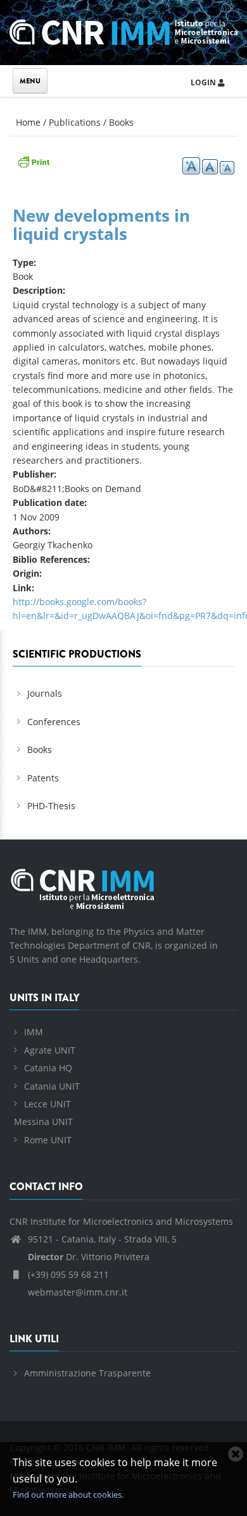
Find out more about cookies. (68, 1494)
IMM (33, 1032)
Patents (43, 778)
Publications (75, 122)
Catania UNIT (52, 1086)
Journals (44, 693)
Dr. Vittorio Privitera (88, 1257)
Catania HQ (48, 1068)
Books (121, 122)
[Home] (124, 30)
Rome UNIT (48, 1140)
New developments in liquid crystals (101, 224)
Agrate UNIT (49, 1050)
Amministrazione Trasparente (87, 1373)
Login (204, 82)
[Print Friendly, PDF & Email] (33, 160)
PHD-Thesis (51, 806)
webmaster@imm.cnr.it (76, 1292)
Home (28, 122)
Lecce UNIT (47, 1104)
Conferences (53, 722)
